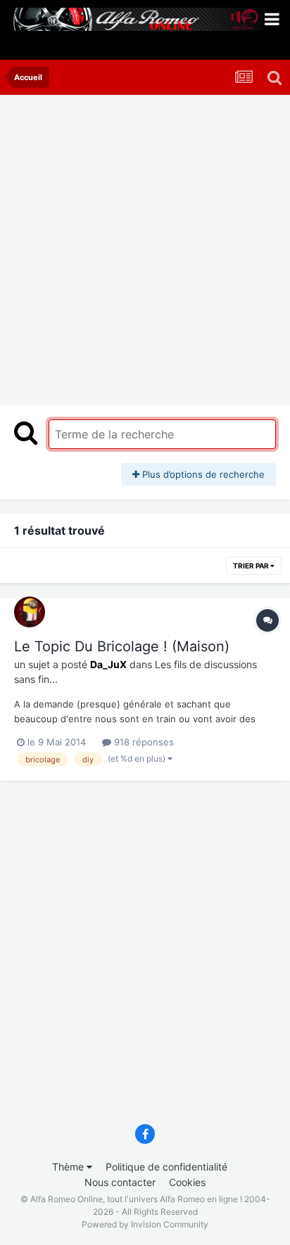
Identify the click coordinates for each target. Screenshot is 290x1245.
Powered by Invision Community (145, 1224)
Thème (69, 1167)
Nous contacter (120, 1182)
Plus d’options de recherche (202, 474)
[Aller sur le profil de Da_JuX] (29, 612)
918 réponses (142, 742)
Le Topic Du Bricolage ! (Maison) (121, 646)
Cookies (187, 1182)
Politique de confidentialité (166, 1167)
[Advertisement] (145, 246)
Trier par (251, 565)
